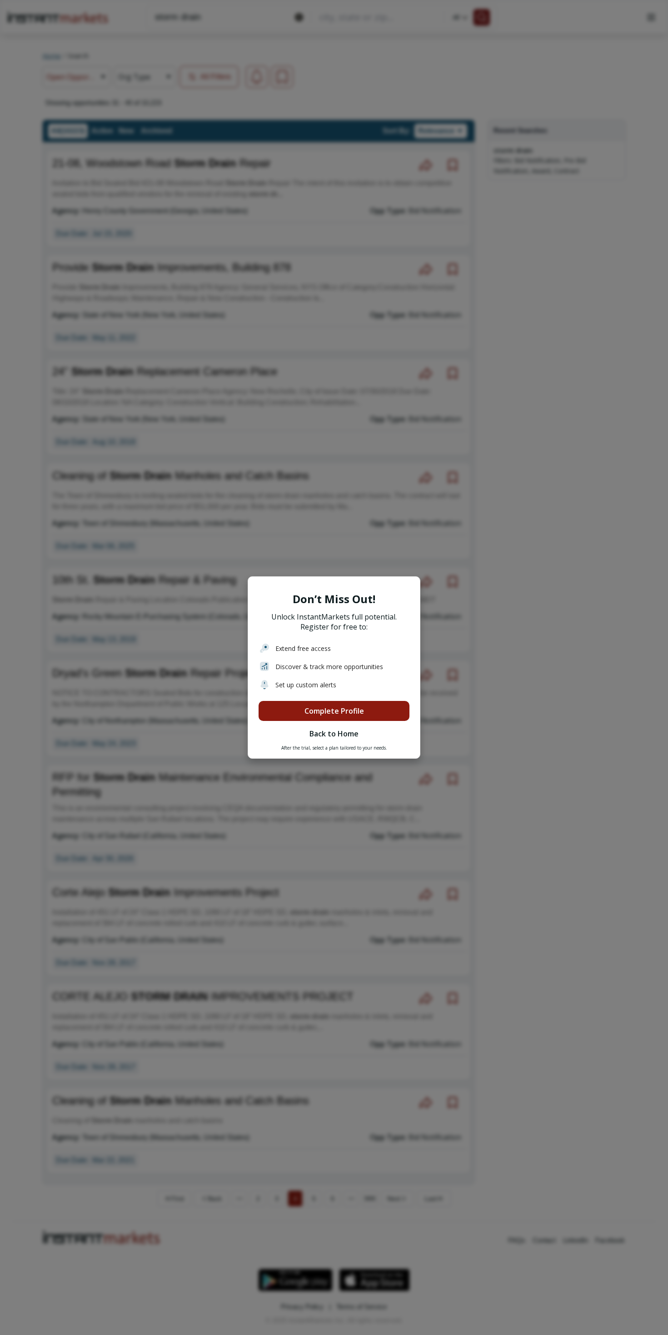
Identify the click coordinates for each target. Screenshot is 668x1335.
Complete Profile (334, 711)
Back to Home (334, 734)
